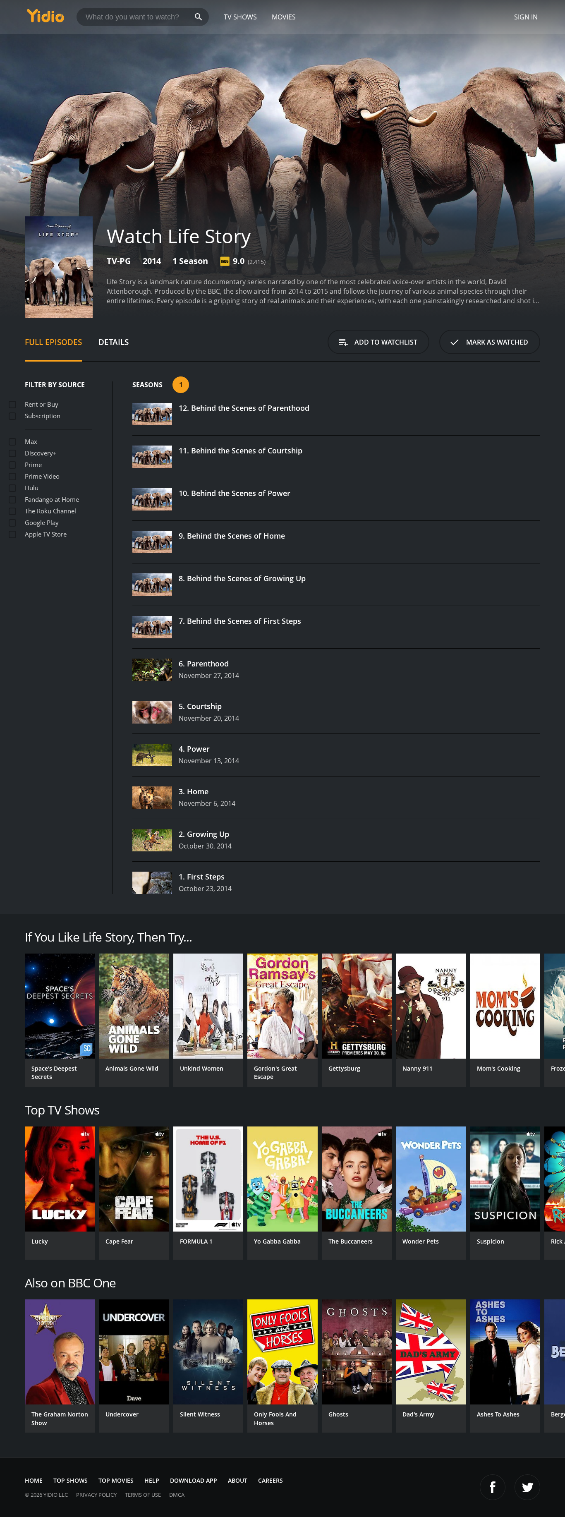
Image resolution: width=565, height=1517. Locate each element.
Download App (193, 1480)
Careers (270, 1480)
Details (113, 341)
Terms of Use (143, 1494)
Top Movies (116, 1480)
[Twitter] (527, 1487)
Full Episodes (53, 341)
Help (151, 1480)
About (237, 1480)
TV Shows (240, 17)
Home (34, 1480)
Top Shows (70, 1480)
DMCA (176, 1494)
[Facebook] (492, 1487)
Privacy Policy (96, 1494)
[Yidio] (45, 18)
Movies (284, 17)
